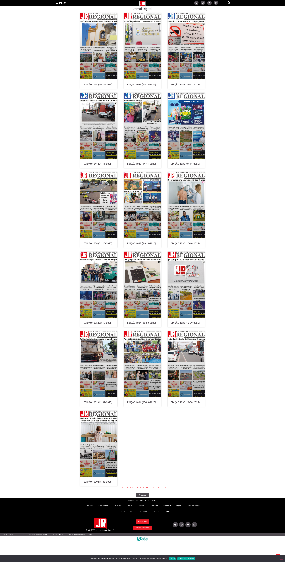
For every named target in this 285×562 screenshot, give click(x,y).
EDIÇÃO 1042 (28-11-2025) (185, 84)
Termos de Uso (58, 534)
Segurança (144, 511)
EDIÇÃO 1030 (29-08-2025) (185, 402)
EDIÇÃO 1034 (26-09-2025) (141, 323)
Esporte (179, 506)
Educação (154, 506)
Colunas (167, 511)
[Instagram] (203, 3)
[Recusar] (281, 559)
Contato (21, 534)
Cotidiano (117, 506)
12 (151, 487)
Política (122, 511)
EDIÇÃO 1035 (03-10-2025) (97, 323)
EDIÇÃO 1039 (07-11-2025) (185, 164)
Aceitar (172, 558)
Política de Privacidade (38, 534)
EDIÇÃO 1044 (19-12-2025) (97, 84)
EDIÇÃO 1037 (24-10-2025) (141, 243)
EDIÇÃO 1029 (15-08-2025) (97, 481)
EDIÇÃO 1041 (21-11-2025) (97, 164)
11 (147, 487)
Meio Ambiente (194, 506)
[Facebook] (196, 3)
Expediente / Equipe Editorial (80, 534)
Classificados (104, 506)
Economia (141, 506)
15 (161, 487)
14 (158, 487)
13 (154, 487)
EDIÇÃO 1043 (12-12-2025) (141, 84)
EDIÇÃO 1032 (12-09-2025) (97, 402)
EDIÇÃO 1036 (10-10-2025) (185, 243)
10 (143, 487)
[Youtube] (209, 3)
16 (165, 487)
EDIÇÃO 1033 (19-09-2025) (185, 323)
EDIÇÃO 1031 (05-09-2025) (141, 402)
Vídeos (156, 511)
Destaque (89, 506)
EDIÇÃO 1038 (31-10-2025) (97, 243)
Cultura (129, 506)
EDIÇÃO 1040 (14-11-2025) (141, 164)
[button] (229, 2)
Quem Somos (7, 534)
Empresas (167, 506)
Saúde (132, 511)
